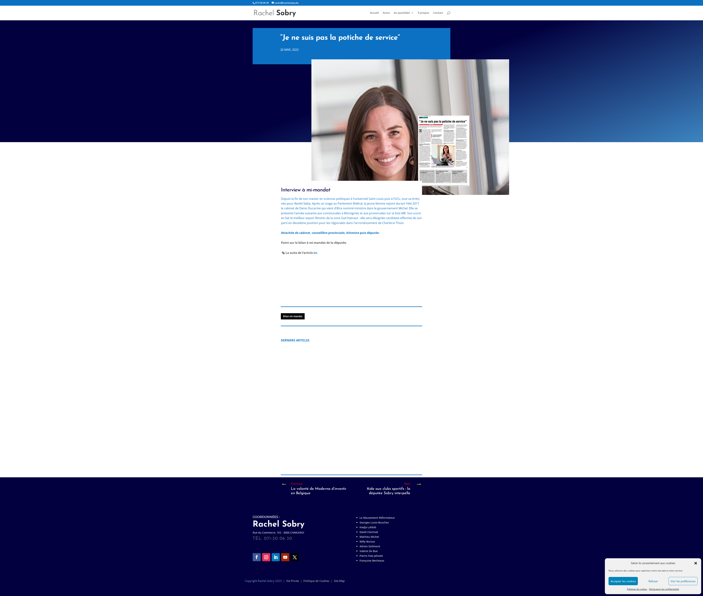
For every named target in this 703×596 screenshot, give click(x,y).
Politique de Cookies (316, 581)
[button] (696, 563)
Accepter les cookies (623, 581)
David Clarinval (369, 532)
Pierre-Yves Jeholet (371, 556)
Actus (386, 13)
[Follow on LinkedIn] (276, 557)
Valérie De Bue (369, 551)
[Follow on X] (295, 557)
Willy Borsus (367, 541)
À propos (423, 13)
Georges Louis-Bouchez (374, 522)
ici (315, 253)
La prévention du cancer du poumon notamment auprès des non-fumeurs (342, 392)
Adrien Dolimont (370, 546)
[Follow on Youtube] (285, 557)
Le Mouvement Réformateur (377, 517)
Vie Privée (292, 581)
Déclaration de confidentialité (664, 589)
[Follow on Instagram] (266, 557)
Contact (438, 13)
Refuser (653, 581)
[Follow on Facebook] (257, 557)
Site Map (339, 581)
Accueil (374, 13)
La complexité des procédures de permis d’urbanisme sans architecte (338, 453)
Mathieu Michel (369, 536)
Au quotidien (402, 13)
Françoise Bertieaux (372, 560)
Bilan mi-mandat (292, 316)
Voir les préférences (683, 581)
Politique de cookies (637, 589)
